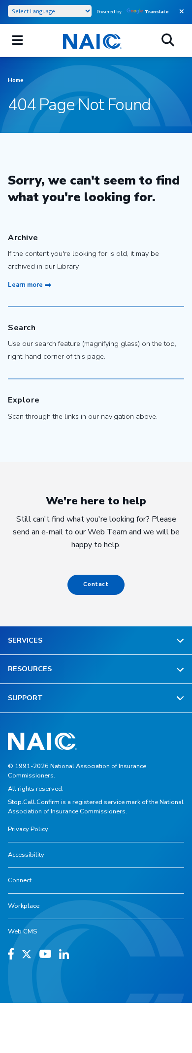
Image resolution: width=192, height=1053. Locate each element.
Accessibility (26, 854)
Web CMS (22, 931)
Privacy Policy (28, 829)
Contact (95, 584)
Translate (157, 11)
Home (16, 80)
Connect (20, 880)
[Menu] (17, 40)
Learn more (25, 284)
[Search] (167, 40)
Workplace (23, 905)
